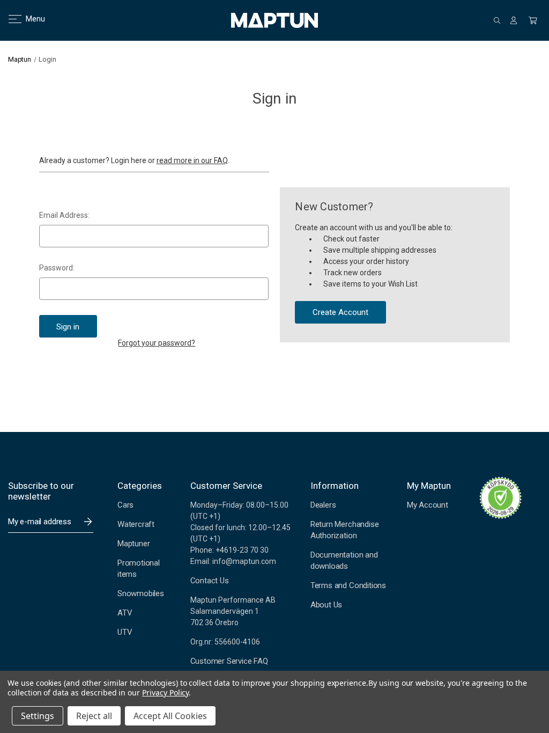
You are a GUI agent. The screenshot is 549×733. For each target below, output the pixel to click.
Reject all (94, 716)
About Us (326, 605)
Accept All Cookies (170, 716)
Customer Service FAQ (229, 661)
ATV (124, 613)
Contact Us (209, 580)
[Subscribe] (88, 521)
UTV (124, 632)
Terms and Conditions (348, 585)
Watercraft (135, 524)
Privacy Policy (165, 692)
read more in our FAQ (192, 160)
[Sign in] (513, 20)
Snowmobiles (140, 593)
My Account (427, 505)
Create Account (340, 312)
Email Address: (64, 215)
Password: (57, 267)
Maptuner (133, 543)
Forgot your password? (156, 343)
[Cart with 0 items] (533, 20)
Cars (125, 505)
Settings (37, 716)
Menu (29, 18)
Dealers (323, 505)
